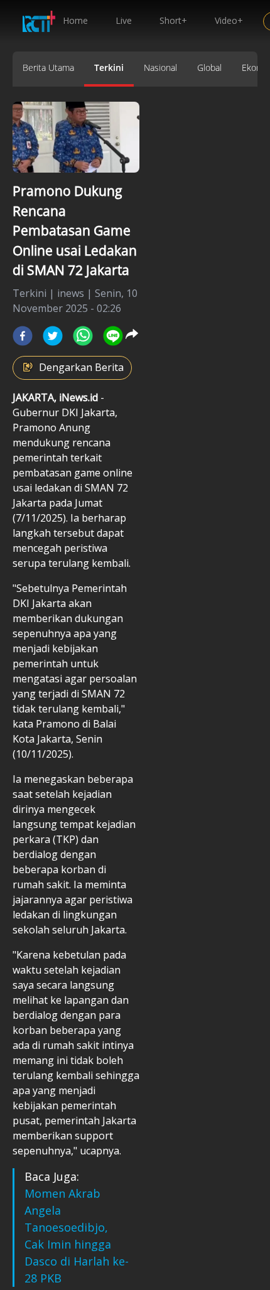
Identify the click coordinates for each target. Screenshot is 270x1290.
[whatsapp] (83, 336)
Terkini (109, 67)
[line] (113, 336)
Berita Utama (48, 67)
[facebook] (23, 336)
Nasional (160, 67)
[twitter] (53, 336)
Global (209, 67)
